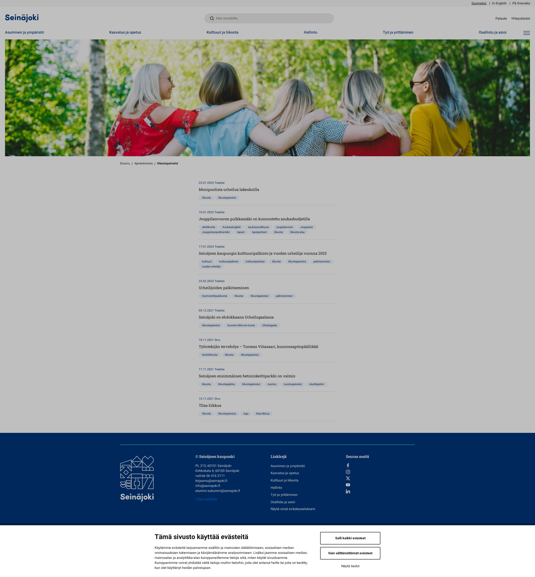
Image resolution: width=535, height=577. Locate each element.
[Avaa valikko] (526, 33)
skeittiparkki (316, 384)
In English (499, 3)
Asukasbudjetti (232, 227)
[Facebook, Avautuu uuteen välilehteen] (380, 465)
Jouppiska (306, 227)
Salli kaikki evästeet (350, 538)
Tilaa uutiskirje (206, 499)
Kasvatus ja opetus (125, 32)
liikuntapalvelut (227, 198)
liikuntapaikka (226, 384)
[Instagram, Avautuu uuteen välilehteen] (380, 472)
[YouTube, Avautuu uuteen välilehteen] (380, 485)
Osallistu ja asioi (493, 32)
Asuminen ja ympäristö (24, 32)
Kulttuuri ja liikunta (222, 32)
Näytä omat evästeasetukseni (293, 508)
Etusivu (125, 163)
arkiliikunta (208, 227)
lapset (241, 232)
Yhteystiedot (520, 18)
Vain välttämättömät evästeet (350, 553)
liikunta (206, 198)
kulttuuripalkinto (228, 261)
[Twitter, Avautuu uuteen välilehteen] (380, 478)
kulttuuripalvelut (255, 261)
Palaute (501, 18)
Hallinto (310, 32)
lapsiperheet (259, 232)
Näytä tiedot (350, 566)
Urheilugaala (269, 325)
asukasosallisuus (258, 227)
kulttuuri (207, 261)
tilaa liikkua (262, 414)
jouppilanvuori (284, 227)
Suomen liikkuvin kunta (241, 325)
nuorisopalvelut (293, 384)
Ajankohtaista (143, 163)
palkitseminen (321, 261)
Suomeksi (478, 3)
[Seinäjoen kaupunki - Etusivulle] (22, 18)
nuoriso (272, 384)
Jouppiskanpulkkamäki (216, 232)
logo (245, 414)
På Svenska (521, 3)
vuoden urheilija (211, 266)
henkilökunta (209, 355)
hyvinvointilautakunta (214, 296)
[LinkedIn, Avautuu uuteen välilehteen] (380, 491)
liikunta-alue (297, 232)
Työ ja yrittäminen (398, 32)
